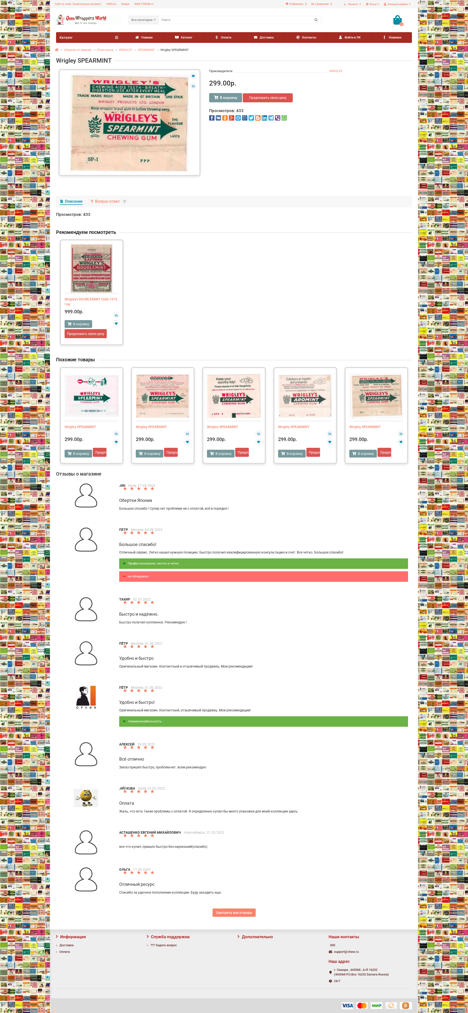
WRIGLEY (125, 50)
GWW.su (111, 4)
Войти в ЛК (353, 37)
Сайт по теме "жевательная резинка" (78, 4)
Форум (125, 4)
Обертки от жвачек (78, 50)
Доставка (267, 37)
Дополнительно (257, 937)
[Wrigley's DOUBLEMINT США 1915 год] (92, 268)
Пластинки (105, 50)
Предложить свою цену (267, 98)
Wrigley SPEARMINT (80, 427)
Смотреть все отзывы (234, 913)
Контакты (309, 37)
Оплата (226, 37)
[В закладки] (193, 76)
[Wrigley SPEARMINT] (129, 122)
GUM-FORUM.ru (144, 4)
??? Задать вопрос (163, 945)
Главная (147, 37)
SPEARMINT (146, 50)
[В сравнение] (193, 86)
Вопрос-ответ (110, 201)
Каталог (186, 37)
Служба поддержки (170, 937)
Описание (74, 201)
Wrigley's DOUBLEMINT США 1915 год (91, 301)
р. (351, 4)
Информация (73, 937)
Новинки (395, 37)
